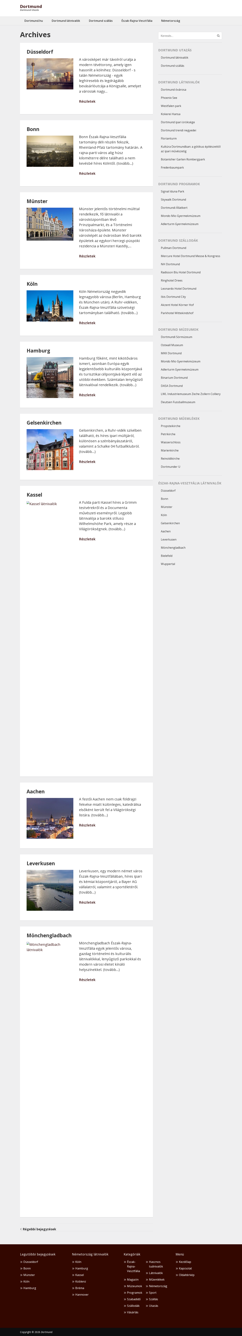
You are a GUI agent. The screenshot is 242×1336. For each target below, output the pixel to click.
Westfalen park (171, 106)
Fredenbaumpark (172, 167)
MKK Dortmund (171, 353)
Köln (32, 283)
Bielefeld (166, 556)
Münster (37, 201)
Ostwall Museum (172, 345)
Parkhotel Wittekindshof (177, 313)
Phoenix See (169, 98)
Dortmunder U (170, 467)
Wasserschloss (171, 442)
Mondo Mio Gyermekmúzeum (180, 216)
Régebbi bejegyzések (39, 1229)
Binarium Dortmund (174, 378)
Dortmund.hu (33, 21)
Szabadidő (134, 1299)
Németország (170, 21)
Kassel (34, 494)
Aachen (36, 791)
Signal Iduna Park (172, 191)
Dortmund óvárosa (173, 90)
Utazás (153, 1306)
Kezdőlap (185, 1262)
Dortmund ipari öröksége (178, 122)
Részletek (87, 101)
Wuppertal (168, 564)
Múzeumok (134, 1286)
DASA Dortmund (172, 386)
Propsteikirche (170, 426)
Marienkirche (170, 450)
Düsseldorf (40, 51)
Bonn (33, 129)
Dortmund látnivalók (66, 21)
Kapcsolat (185, 1268)
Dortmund (31, 6)
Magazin (133, 1279)
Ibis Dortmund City (173, 297)
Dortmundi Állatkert (174, 208)
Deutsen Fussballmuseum (178, 402)
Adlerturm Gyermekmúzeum (179, 224)
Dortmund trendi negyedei (178, 130)
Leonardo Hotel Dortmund (178, 289)
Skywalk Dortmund (173, 199)
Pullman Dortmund (173, 248)
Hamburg (38, 350)
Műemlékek (157, 1279)
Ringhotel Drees (171, 280)
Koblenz (80, 1281)
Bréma (79, 1288)
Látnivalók (156, 1273)
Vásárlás (132, 1312)
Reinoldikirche (170, 459)
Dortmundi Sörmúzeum (176, 337)
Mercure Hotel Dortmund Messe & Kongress (190, 256)
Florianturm (169, 138)
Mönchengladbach (49, 935)
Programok (134, 1293)
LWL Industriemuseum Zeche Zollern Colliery (191, 394)
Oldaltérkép (187, 1275)
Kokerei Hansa (170, 114)
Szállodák (133, 1306)
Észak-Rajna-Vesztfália (137, 21)
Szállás (153, 1299)
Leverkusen (41, 863)
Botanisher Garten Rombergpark (183, 159)
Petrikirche (168, 434)
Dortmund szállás (101, 21)
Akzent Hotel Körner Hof (177, 305)
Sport (152, 1293)
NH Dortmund (170, 264)
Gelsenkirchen (44, 422)
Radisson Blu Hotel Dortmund (181, 272)
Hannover (82, 1295)
